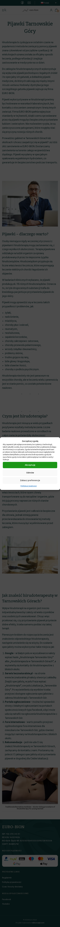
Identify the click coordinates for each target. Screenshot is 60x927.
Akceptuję (30, 465)
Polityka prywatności (29, 486)
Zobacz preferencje (30, 480)
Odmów (30, 472)
